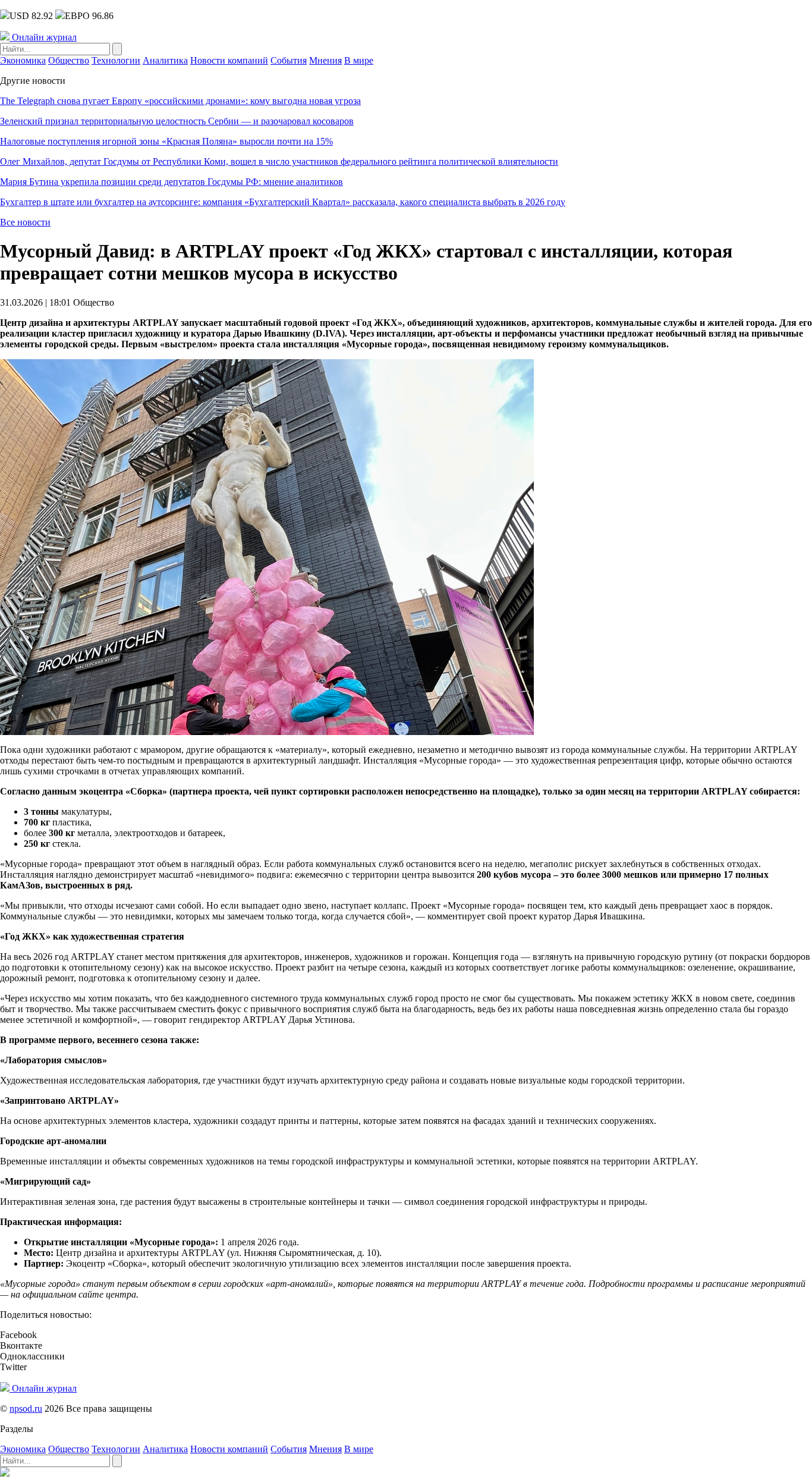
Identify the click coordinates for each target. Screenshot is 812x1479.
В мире (358, 60)
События (288, 60)
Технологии (116, 60)
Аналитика (165, 60)
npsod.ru (26, 1408)
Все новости (25, 222)
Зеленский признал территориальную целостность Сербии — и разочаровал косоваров (177, 121)
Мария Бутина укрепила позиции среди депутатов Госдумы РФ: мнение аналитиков (171, 182)
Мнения (325, 60)
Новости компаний (229, 60)
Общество (68, 60)
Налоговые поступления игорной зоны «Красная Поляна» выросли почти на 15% (166, 141)
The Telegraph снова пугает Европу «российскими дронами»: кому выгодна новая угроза (180, 101)
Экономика (23, 60)
